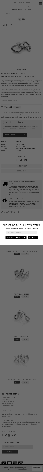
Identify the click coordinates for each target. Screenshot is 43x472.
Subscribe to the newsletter (16, 237)
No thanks (32, 237)
